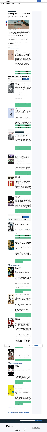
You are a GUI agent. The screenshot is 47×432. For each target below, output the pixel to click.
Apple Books (27, 71)
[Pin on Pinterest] (6, 24)
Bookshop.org (27, 73)
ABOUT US (24, 430)
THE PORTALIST (16, 429)
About (3, 3)
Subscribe (39, 1)
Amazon (19, 71)
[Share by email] (6, 25)
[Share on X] (6, 22)
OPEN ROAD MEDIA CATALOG (17, 430)
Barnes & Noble (18, 73)
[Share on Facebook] (6, 21)
